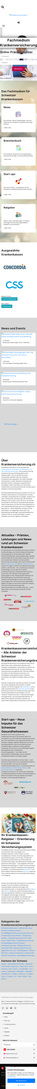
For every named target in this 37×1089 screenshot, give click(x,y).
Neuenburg (11, 971)
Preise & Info (7, 306)
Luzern (3, 971)
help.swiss (26, 871)
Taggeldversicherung (8, 950)
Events (6, 1028)
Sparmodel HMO (7, 948)
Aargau (3, 964)
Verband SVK (29, 953)
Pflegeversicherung (23, 945)
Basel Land (15, 966)
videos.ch (7, 891)
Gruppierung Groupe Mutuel (11, 935)
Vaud (19, 976)
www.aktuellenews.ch (26, 564)
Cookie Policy (11, 1077)
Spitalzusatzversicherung (22, 948)
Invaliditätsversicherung (25, 940)
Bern (31, 966)
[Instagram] (15, 1008)
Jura (31, 969)
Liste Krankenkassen (9, 299)
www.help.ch (27, 687)
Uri (15, 976)
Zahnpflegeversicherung (25, 955)
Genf (10, 969)
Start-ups (7, 1020)
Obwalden (28, 971)
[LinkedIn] (7, 1008)
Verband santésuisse (16, 953)
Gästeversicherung (25, 928)
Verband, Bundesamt (8, 955)
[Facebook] (2, 1008)
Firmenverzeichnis (10, 1024)
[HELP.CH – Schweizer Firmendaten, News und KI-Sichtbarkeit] (19, 1044)
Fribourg (4, 969)
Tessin (3, 976)
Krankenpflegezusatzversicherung (12, 943)
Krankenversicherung (8, 945)
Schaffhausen (6, 974)
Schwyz (14, 974)
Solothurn (21, 974)
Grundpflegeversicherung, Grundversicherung (17, 933)
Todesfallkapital (22, 950)
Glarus (15, 969)
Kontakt (6, 1035)
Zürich (3, 979)
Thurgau (10, 976)
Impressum (4, 1072)
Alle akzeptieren (21, 1081)
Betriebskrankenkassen (9, 928)
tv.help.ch (32, 889)
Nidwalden (20, 971)
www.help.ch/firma (24, 689)
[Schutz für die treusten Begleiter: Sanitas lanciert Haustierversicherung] (18, 393)
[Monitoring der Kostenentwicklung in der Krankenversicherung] (18, 374)
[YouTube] (11, 1008)
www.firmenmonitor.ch (8, 770)
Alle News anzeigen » (11, 424)
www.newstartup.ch (7, 768)
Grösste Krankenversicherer (10, 931)
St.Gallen (30, 974)
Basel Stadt (24, 966)
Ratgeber (7, 1032)
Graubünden (23, 969)
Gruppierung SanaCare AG (17, 938)
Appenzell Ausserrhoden (16, 964)
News (6, 1017)
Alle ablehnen (21, 1085)
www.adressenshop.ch (21, 768)
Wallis (25, 976)
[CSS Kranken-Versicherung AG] (14, 285)
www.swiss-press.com (10, 564)
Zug (29, 976)
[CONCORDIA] (14, 267)
